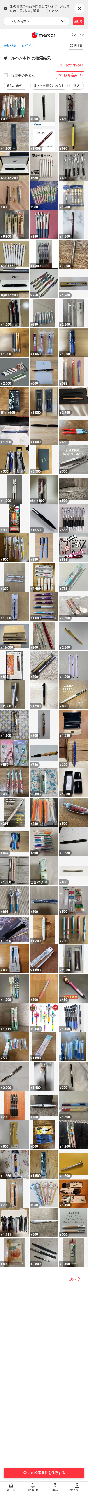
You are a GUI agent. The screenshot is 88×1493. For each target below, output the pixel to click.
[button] (74, 35)
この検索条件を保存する (46, 1472)
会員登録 (10, 45)
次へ (72, 1278)
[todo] (82, 34)
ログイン (28, 45)
